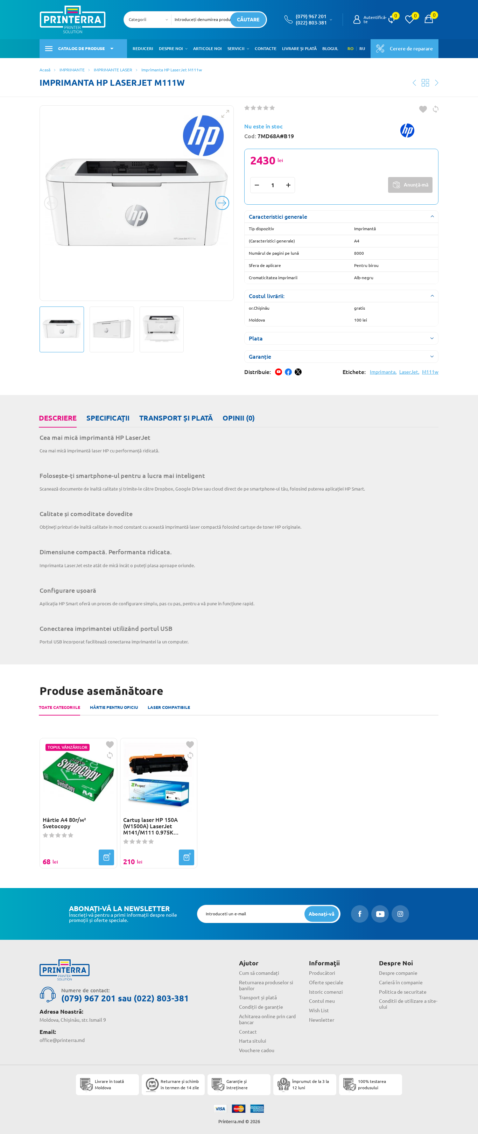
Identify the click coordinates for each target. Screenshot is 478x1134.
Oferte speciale (326, 982)
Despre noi (171, 48)
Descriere (58, 418)
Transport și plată (176, 418)
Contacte (265, 48)
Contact (248, 1032)
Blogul (330, 48)
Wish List (319, 1010)
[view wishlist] (409, 19)
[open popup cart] (428, 19)
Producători (322, 973)
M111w (430, 372)
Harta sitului (252, 1041)
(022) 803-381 (311, 23)
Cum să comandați (259, 973)
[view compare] (391, 19)
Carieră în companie (401, 982)
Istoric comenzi (326, 992)
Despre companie (398, 973)
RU (362, 49)
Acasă (45, 70)
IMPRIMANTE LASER (113, 70)
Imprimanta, (383, 372)
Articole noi (207, 48)
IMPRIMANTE (72, 70)
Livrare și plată (299, 48)
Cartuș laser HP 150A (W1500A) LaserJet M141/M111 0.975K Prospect (150, 826)
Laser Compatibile (169, 707)
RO (350, 49)
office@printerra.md (62, 1040)
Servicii (236, 48)
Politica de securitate (403, 992)
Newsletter (321, 1020)
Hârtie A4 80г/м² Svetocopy (64, 823)
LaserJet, (409, 372)
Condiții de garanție (261, 1007)
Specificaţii (107, 418)
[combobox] (149, 19)
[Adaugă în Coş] (106, 857)
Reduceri (143, 48)
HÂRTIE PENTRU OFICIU (114, 707)
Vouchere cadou (256, 1050)
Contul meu (322, 1001)
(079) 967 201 (311, 16)
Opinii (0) (239, 418)
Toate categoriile (59, 707)
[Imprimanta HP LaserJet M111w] (136, 203)
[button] (186, 48)
